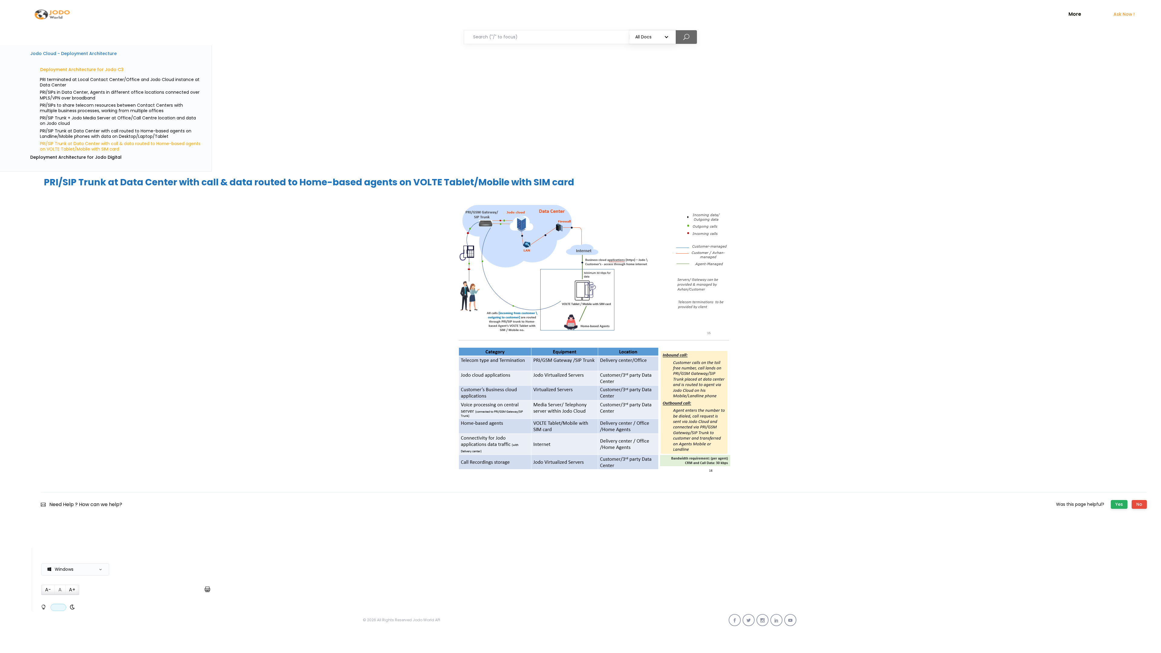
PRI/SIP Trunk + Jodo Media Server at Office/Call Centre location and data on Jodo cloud (118, 120)
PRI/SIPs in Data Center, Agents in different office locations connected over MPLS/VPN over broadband (120, 95)
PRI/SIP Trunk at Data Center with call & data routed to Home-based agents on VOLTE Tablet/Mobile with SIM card (120, 146)
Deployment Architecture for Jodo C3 (82, 70)
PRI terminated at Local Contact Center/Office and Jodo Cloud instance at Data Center (120, 82)
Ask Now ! (1124, 14)
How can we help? (100, 504)
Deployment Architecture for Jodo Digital (76, 157)
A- (48, 589)
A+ (72, 589)
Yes (1119, 504)
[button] (75, 569)
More (1074, 14)
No (1139, 504)
